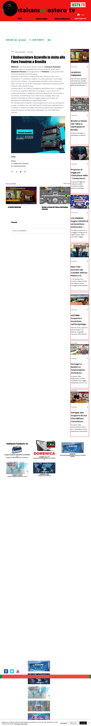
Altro (49, 40)
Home (20, 18)
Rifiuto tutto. (73, 723)
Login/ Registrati (80, 18)
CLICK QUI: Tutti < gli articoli (16, 40)
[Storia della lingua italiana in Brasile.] (55, 195)
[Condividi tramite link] (25, 171)
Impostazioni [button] (63, 723)
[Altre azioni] (64, 52)
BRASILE (13, 161)
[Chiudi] (89, 723)
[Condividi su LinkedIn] (21, 171)
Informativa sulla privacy (21, 724)
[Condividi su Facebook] (12, 171)
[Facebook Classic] (6, 671)
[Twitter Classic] (12, 671)
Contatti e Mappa (41, 19)
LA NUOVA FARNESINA (14, 207)
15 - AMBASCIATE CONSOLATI (19, 163)
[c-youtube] (18, 671)
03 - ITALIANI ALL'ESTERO (18, 166)
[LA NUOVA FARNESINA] (21, 195)
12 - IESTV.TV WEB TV (36, 40)
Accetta (83, 723)
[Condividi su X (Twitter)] (16, 171)
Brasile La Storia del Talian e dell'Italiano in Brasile (55, 208)
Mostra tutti (66, 183)
